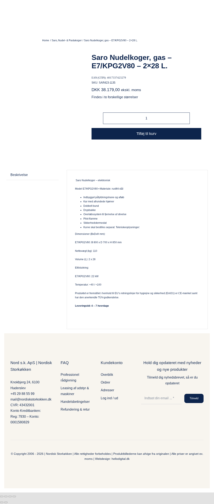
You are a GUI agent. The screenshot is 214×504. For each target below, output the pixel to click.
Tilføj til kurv (146, 134)
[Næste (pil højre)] (6, 502)
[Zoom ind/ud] (1, 496)
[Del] (10, 496)
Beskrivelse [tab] (19, 175)
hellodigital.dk (121, 458)
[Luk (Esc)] (14, 496)
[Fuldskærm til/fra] (6, 496)
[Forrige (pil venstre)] (1, 502)
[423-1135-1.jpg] (48, 86)
